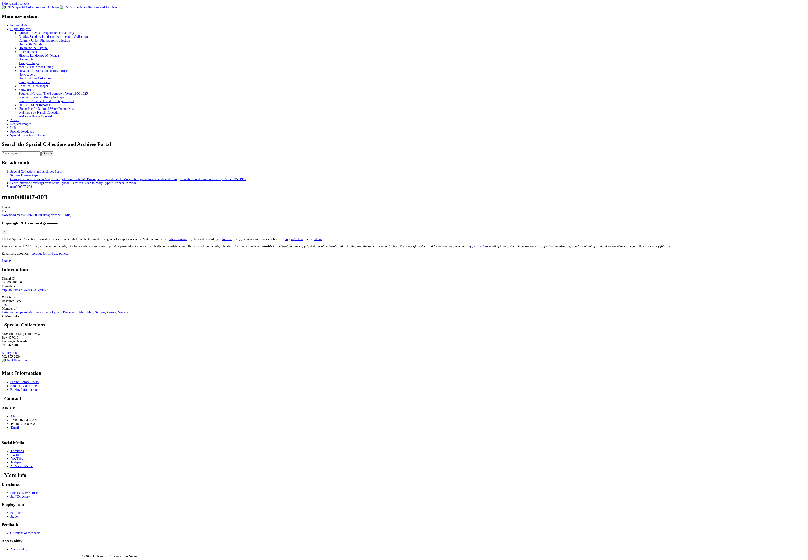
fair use (227, 239)
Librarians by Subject (24, 492)
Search (47, 153)
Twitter (15, 455)
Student (15, 516)
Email (15, 427)
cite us (318, 239)
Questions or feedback (25, 533)
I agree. (7, 260)
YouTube (17, 458)
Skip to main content (15, 3)
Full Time (16, 512)
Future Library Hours (24, 382)
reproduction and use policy (49, 253)
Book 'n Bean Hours (23, 386)
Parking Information (23, 389)
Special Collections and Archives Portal (36, 171)
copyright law (294, 239)
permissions (480, 246)
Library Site (10, 353)
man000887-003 (21, 186)
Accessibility (18, 549)
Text (5, 304)
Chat (14, 416)
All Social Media (21, 466)
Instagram (17, 462)
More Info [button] (12, 316)
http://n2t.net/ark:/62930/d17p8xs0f (25, 290)
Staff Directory (20, 496)
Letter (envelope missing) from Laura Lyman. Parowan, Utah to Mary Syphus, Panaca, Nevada (73, 183)
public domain (177, 239)
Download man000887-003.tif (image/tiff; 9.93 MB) (36, 215)
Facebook (17, 451)
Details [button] (10, 297)
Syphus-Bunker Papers (25, 175)
